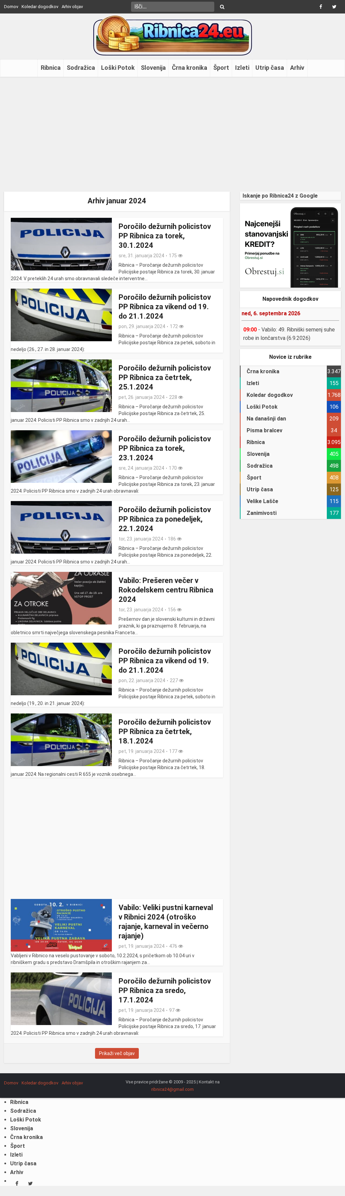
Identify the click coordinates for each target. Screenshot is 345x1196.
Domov (11, 6)
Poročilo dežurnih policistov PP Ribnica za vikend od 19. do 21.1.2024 (165, 306)
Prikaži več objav (117, 1053)
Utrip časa (269, 67)
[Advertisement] (172, 134)
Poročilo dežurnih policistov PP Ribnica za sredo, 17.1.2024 (165, 990)
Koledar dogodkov (40, 6)
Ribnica (51, 67)
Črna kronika (189, 67)
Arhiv (297, 67)
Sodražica (81, 67)
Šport (221, 67)
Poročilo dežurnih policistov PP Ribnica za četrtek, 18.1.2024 (165, 731)
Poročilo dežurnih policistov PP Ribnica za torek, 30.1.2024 (165, 236)
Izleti (242, 67)
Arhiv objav (72, 6)
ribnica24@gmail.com (172, 1089)
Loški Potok (118, 67)
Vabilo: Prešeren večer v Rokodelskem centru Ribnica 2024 (166, 590)
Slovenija (153, 67)
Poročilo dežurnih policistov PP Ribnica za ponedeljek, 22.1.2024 (165, 519)
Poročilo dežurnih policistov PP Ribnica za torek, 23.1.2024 (165, 448)
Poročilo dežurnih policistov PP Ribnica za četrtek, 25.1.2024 (165, 377)
